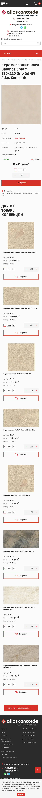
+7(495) (22, 19)
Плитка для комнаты (29, 742)
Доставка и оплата (7, 751)
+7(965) (22, 21)
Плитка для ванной (28, 735)
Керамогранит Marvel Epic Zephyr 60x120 (18, 551)
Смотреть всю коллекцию (18, 708)
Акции (3, 732)
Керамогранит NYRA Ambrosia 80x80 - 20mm (19, 252)
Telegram (21, 27)
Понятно (21, 794)
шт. (25, 170)
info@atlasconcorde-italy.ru (22, 25)
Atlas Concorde (28, 60)
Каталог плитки (15, 60)
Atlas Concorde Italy (28, 732)
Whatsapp (24, 27)
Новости (4, 735)
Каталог (4, 729)
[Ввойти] (27, 4)
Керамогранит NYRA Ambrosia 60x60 (17, 374)
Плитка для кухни (28, 739)
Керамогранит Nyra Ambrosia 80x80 (16, 495)
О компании (5, 748)
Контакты (4, 754)
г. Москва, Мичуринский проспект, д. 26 (22, 31)
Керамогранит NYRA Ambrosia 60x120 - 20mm (20, 308)
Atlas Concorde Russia (29, 729)
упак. (20, 170)
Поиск (38, 43)
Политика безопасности (9, 758)
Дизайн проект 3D (7, 744)
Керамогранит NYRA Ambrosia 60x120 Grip (19, 430)
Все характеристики (7, 155)
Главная (3, 60)
